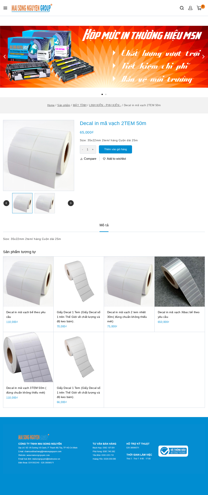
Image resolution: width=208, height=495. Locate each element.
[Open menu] (5, 8)
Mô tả (104, 225)
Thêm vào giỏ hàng (115, 149)
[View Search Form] (182, 8)
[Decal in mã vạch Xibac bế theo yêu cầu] (180, 281)
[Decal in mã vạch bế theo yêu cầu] (28, 281)
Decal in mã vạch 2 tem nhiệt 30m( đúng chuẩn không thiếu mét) (127, 317)
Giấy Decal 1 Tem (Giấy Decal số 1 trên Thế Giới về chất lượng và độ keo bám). (79, 317)
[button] (102, 94)
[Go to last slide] (6, 203)
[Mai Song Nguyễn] (32, 8)
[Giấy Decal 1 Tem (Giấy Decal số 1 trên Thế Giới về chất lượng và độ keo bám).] (79, 281)
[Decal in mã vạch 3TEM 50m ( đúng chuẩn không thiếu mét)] (28, 357)
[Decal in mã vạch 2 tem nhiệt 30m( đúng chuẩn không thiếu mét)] (129, 281)
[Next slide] (71, 203)
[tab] (104, 225)
